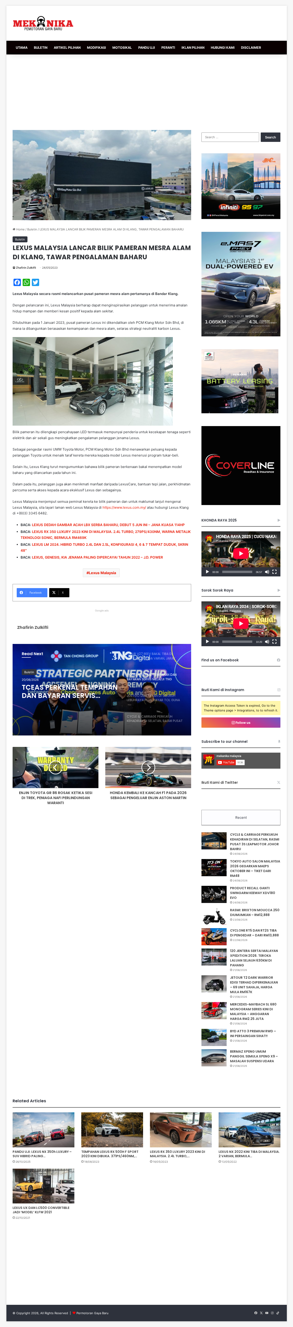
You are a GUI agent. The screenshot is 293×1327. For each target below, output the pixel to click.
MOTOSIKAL (122, 47)
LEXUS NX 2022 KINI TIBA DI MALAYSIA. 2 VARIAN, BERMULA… (249, 1153)
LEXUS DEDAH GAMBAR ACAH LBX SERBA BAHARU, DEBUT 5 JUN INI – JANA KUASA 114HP (108, 525)
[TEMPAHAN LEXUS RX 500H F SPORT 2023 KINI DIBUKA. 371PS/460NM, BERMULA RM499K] (112, 1129)
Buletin (32, 229)
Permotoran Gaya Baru (92, 1313)
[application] (240, 553)
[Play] (207, 572)
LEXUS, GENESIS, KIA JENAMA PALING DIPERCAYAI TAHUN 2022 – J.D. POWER (97, 557)
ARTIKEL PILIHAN (67, 47)
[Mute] (267, 572)
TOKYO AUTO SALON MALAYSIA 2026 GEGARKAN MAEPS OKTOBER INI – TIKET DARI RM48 (255, 868)
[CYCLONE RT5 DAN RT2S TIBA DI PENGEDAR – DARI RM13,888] (214, 936)
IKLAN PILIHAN (193, 47)
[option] (102, 689)
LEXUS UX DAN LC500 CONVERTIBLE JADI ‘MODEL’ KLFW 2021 (41, 1209)
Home (20, 229)
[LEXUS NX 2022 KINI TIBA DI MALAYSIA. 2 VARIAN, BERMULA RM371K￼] (249, 1129)
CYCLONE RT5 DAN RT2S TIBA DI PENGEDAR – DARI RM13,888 (254, 933)
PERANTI (168, 47)
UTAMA (21, 47)
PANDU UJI (146, 47)
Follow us (242, 722)
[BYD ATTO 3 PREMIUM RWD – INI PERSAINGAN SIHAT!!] (214, 1037)
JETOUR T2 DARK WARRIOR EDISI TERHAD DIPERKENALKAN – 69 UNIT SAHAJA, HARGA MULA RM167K (254, 984)
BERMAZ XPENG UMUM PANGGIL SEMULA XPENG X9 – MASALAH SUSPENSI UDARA (254, 1056)
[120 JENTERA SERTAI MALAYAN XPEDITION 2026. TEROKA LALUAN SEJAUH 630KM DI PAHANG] (214, 957)
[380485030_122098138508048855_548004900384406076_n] (240, 504)
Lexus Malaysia (102, 572)
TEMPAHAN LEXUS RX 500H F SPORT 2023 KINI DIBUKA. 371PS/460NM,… (109, 1153)
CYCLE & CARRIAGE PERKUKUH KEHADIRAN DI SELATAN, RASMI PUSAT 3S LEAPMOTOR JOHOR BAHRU (254, 841)
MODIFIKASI (96, 47)
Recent (241, 817)
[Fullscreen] (274, 572)
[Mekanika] (43, 23)
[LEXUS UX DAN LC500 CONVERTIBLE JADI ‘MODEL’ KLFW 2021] (43, 1186)
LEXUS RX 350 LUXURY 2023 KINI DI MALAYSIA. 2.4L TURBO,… (177, 1153)
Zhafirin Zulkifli (26, 267)
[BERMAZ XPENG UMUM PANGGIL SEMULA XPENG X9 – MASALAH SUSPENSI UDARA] (214, 1057)
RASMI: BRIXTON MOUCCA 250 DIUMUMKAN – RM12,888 (254, 912)
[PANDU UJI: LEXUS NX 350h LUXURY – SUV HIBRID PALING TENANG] (43, 1129)
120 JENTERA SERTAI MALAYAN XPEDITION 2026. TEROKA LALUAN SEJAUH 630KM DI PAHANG (254, 958)
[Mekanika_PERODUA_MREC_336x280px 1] (239, 412)
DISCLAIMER (251, 47)
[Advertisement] (146, 91)
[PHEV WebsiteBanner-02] (240, 335)
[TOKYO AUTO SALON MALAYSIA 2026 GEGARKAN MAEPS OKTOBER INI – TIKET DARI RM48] (214, 867)
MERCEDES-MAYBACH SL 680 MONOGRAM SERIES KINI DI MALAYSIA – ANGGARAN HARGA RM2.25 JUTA (253, 1011)
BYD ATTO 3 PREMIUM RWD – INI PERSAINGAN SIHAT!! (253, 1033)
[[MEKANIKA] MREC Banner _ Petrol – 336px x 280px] (240, 218)
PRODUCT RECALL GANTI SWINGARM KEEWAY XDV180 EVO (252, 893)
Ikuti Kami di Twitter (219, 782)
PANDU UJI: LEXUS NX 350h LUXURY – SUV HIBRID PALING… (42, 1153)
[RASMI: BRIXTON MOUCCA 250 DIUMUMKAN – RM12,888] (214, 916)
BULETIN (40, 47)
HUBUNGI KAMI (223, 47)
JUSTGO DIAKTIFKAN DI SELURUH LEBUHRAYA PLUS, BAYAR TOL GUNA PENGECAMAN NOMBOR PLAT (67, 693)
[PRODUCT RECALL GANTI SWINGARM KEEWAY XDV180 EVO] (214, 894)
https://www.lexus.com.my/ (124, 507)
